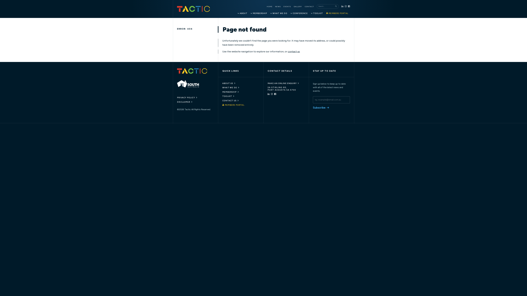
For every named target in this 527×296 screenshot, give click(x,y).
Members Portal (234, 105)
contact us (294, 51)
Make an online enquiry (282, 83)
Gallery (298, 7)
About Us (227, 83)
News (278, 7)
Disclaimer (183, 102)
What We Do (229, 87)
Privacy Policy (186, 97)
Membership (229, 92)
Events (287, 7)
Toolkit (227, 96)
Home (269, 7)
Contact (309, 7)
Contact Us (229, 100)
